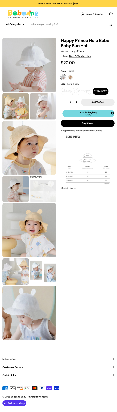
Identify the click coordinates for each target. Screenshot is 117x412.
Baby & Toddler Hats (80, 56)
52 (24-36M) (100, 91)
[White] (63, 77)
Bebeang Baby (18, 396)
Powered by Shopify (37, 396)
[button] (88, 113)
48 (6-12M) (68, 92)
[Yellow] (70, 77)
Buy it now (87, 123)
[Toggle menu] (4, 14)
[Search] (110, 24)
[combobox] (58, 24)
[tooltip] (112, 113)
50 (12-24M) (84, 92)
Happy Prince (77, 51)
